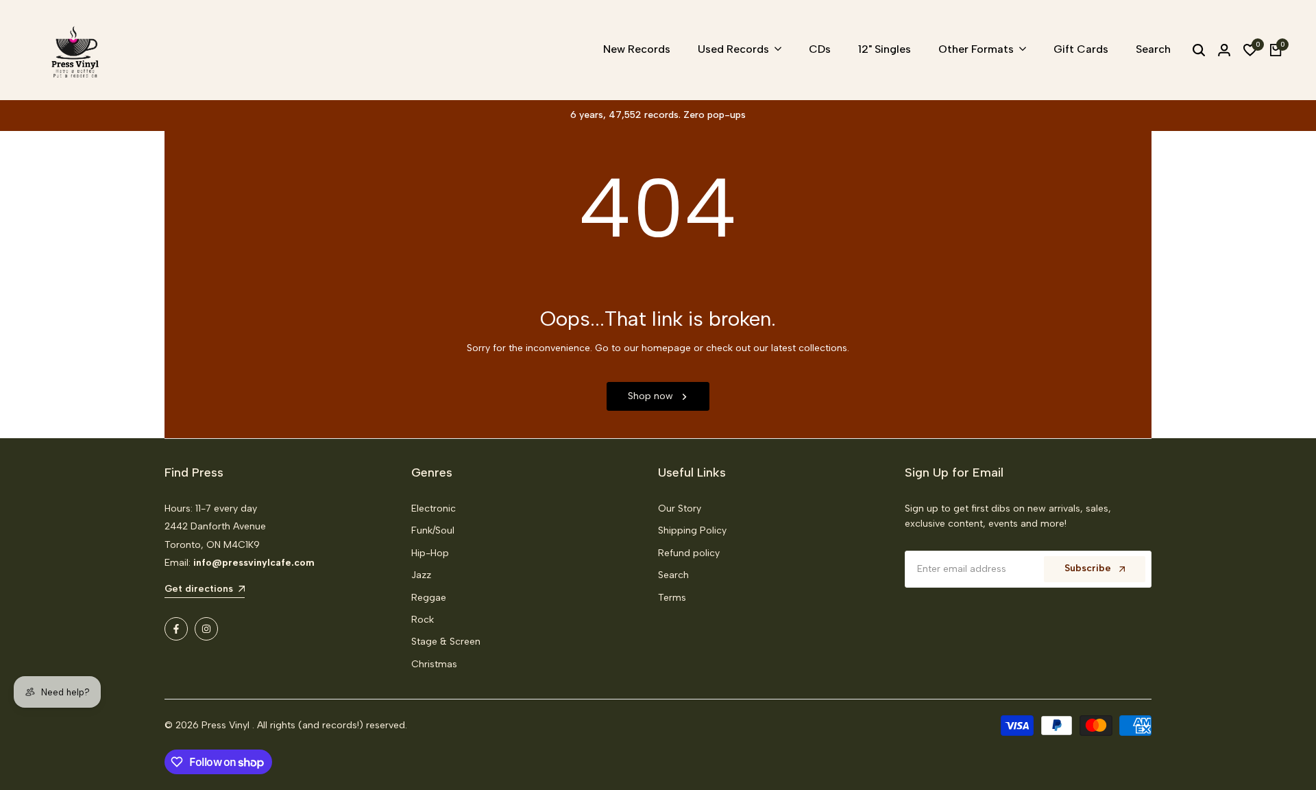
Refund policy (689, 553)
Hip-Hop (430, 553)
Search (673, 575)
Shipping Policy (692, 530)
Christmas (434, 664)
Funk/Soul (432, 530)
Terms (672, 597)
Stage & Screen (445, 641)
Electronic (433, 508)
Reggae (428, 597)
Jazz (421, 575)
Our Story (679, 508)
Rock (422, 619)
